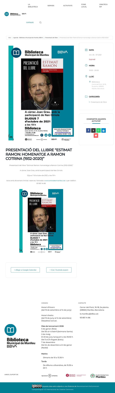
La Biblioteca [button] (33, 5)
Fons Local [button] (84, 5)
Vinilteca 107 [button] (103, 5)
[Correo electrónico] (96, 135)
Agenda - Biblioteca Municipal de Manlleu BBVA (28, 37)
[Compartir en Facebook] (88, 130)
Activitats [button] (67, 6)
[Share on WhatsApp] (98, 130)
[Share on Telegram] (103, 130)
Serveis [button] (51, 6)
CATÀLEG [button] (30, 22)
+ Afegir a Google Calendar (25, 270)
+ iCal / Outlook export (59, 270)
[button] (40, 22)
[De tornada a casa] (15, 14)
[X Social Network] (93, 130)
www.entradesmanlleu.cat (55, 181)
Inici (9, 37)
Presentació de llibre (51, 37)
